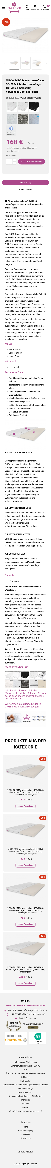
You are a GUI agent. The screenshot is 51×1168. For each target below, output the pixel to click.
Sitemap (25, 1107)
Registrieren (26, 1138)
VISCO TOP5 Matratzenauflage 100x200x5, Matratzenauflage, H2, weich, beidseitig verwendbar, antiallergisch (25, 910)
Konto (25, 1127)
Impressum (25, 1100)
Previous (4, 63)
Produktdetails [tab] (25, 190)
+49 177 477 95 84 (18, 1014)
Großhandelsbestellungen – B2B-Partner (25, 1096)
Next (46, 63)
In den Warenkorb (25, 806)
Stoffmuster (25, 1081)
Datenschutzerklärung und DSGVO (25, 1066)
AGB (25, 1070)
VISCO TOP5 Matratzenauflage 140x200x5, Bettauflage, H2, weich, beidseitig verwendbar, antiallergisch (25, 969)
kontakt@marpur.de (27, 1018)
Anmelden (25, 1134)
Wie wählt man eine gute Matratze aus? (25, 1111)
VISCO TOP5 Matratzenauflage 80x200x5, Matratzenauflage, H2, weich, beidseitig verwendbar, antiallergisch (25, 851)
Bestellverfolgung (25, 1131)
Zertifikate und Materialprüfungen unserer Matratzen (25, 1085)
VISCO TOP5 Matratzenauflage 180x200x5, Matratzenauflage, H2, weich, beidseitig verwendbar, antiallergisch (25, 792)
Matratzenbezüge (25, 1088)
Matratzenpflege (25, 1092)
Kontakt (25, 1104)
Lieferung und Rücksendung (25, 1062)
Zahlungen (25, 1077)
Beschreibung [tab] (25, 182)
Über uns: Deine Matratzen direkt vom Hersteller (25, 1073)
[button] (27, 7)
